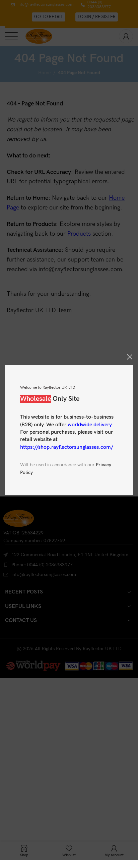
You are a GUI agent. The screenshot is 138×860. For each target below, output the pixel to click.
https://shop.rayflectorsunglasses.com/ (66, 447)
